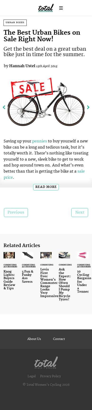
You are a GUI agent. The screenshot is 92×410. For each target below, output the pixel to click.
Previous (16, 212)
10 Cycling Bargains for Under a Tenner (82, 275)
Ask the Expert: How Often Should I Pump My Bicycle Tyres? (64, 279)
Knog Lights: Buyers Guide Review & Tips (9, 274)
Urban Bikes (15, 22)
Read (46, 187)
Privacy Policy (50, 376)
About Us (34, 339)
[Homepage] (46, 361)
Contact (59, 339)
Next (79, 212)
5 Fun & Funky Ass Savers (27, 270)
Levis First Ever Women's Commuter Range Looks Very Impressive (46, 277)
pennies (39, 141)
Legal (32, 376)
